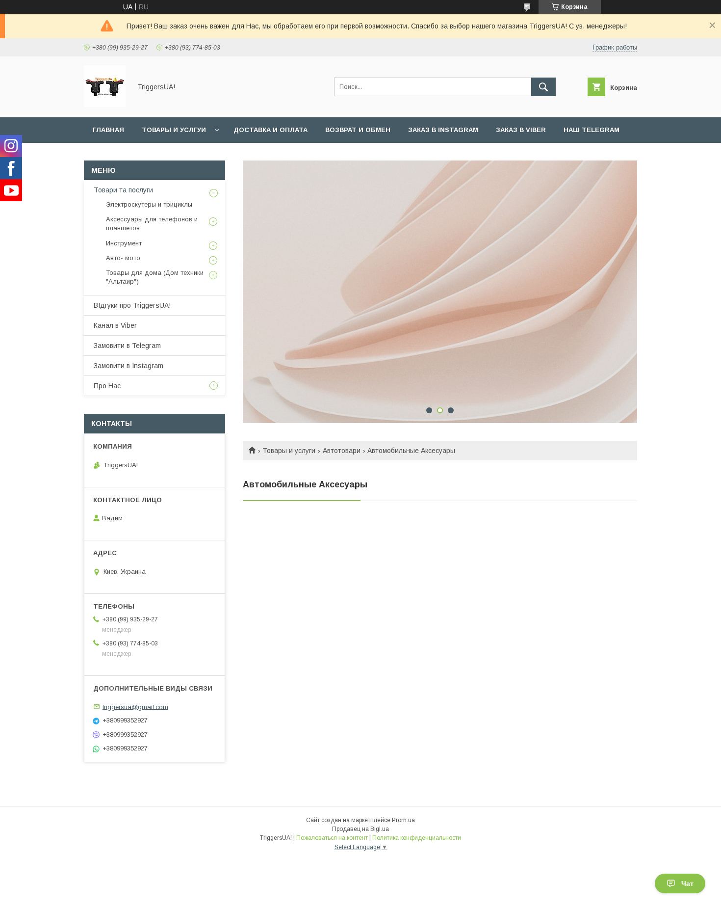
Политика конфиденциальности (416, 837)
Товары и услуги (288, 450)
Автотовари (341, 450)
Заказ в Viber (521, 130)
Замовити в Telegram (127, 345)
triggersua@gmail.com (135, 706)
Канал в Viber (115, 325)
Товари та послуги (123, 190)
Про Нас (107, 386)
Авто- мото (123, 258)
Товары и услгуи (174, 130)
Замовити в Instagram (128, 366)
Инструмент (124, 243)
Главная (108, 130)
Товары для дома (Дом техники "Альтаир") (155, 277)
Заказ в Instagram (443, 130)
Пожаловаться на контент (332, 837)
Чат (687, 883)
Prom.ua (403, 820)
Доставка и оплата (270, 130)
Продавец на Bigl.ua (360, 829)
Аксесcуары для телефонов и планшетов (152, 223)
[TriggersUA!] (105, 104)
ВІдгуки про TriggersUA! (132, 305)
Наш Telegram (591, 130)
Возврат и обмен (357, 130)
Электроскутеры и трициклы (149, 204)
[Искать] (543, 87)
